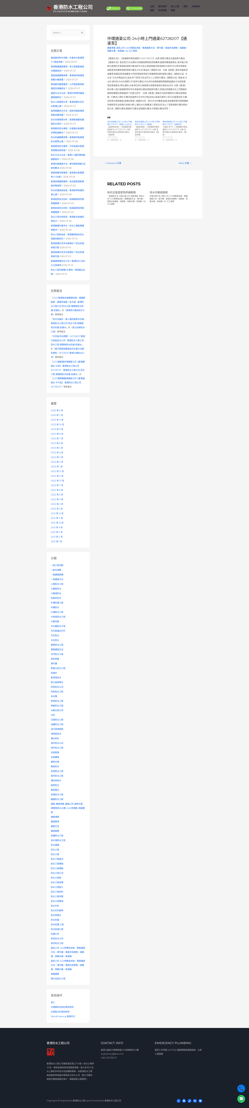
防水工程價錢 (57, 868)
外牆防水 (55, 607)
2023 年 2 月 (57, 462)
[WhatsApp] (179, 1101)
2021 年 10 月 (57, 523)
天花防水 (55, 635)
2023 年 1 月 (57, 466)
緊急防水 (55, 766)
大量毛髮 (55, 621)
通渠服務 (55, 831)
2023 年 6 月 (57, 443)
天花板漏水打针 (58, 631)
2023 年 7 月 (57, 438)
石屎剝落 (55, 752)
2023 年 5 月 (57, 448)
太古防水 (55, 640)
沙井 (53, 715)
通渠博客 (55, 817)
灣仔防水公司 (57, 743)
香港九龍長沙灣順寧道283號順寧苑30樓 (120, 1050)
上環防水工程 (57, 584)
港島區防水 (56, 734)
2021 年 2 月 (57, 537)
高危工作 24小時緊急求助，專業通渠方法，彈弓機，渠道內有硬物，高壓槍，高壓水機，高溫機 (68, 952)
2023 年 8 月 (57, 434)
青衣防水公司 (57, 938)
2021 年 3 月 (57, 532)
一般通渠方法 (57, 579)
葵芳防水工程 (57, 776)
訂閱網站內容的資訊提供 (62, 1007)
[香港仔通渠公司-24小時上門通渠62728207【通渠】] (148, 130)
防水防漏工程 (57, 929)
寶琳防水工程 (57, 645)
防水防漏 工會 (57, 924)
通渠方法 (55, 826)
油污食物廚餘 (57, 729)
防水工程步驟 (57, 896)
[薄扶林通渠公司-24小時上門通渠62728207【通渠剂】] (176, 130)
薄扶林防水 (56, 780)
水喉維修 (196, 6)
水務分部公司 (57, 710)
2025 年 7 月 (57, 415)
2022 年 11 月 (57, 476)
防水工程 (175, 6)
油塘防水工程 (57, 724)
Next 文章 (185, 163)
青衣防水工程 (57, 943)
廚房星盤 (55, 659)
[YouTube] (200, 1101)
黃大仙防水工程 (58, 978)
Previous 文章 (112, 163)
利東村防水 (56, 598)
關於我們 (162, 6)
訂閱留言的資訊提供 (60, 1012)
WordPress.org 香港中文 (63, 1016)
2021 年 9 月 (57, 527)
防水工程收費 (57, 882)
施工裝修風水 (57, 682)
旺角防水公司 (57, 687)
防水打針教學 (57, 910)
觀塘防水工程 (57, 799)
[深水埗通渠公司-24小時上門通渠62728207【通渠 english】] (121, 130)
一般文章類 (56, 570)
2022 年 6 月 (57, 490)
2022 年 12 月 (57, 471)
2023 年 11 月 (57, 420)
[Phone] (189, 1101)
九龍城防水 (56, 593)
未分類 (54, 696)
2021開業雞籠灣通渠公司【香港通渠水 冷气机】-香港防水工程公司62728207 (68, 382)
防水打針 (55, 906)
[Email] (195, 1101)
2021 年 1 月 (56, 541)
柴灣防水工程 (57, 701)
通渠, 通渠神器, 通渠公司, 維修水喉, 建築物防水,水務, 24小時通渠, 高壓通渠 (68, 808)
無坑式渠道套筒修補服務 (121, 192)
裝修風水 (55, 790)
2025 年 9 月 (57, 410)
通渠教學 (55, 821)
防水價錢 (55, 845)
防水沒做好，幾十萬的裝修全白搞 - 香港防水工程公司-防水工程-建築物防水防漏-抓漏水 (68, 323)
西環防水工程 (57, 794)
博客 (185, 6)
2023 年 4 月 (57, 452)
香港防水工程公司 (73, 7)
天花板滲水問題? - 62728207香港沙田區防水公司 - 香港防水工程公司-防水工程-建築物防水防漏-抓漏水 (68, 340)
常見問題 (162, 10)
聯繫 (173, 10)
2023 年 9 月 (57, 429)
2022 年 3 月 (57, 504)
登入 (53, 1002)
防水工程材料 (57, 892)
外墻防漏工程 (57, 603)
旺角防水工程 (57, 691)
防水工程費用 (57, 901)
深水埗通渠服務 (159, 192)
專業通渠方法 (57, 649)
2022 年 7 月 (57, 485)
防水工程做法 (57, 859)
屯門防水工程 (57, 654)
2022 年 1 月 (57, 509)
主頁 (152, 6)
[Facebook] (184, 1101)
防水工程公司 (57, 873)
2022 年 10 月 (57, 480)
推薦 (152, 10)
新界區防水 (56, 677)
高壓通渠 (55, 974)
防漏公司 (55, 934)
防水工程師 (56, 878)
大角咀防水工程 (58, 617)
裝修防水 (55, 785)
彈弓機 (54, 663)
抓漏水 (54, 673)
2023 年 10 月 (57, 424)
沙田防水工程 (57, 719)
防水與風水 (56, 915)
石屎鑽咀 (55, 757)
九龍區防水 (56, 588)
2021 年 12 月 (57, 513)
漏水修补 (55, 738)
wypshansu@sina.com (112, 1054)
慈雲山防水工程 (58, 668)
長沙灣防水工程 (58, 840)
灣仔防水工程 (57, 748)
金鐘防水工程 (57, 835)
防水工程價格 (57, 863)
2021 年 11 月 (57, 518)
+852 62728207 (109, 1058)
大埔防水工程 (57, 612)
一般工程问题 (57, 565)
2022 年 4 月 (57, 499)
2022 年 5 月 (57, 494)
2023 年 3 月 (57, 457)
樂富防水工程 (57, 705)
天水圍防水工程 (58, 626)
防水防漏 (55, 920)
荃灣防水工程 (57, 771)
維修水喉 (55, 762)
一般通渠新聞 (57, 574)
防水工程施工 (57, 887)
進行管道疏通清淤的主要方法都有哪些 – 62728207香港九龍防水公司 (67, 353)
